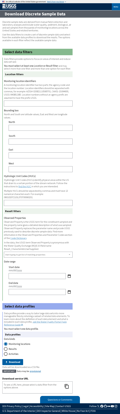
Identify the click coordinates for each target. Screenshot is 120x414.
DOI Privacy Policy (11, 406)
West (11, 163)
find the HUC (24, 186)
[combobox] (38, 255)
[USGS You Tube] (112, 407)
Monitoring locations (19, 344)
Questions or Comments (60, 399)
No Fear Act (83, 411)
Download (14, 362)
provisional (35, 371)
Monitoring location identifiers (20, 81)
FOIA (93, 411)
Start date (14, 267)
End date (13, 283)
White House (68, 411)
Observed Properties (15, 218)
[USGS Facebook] (102, 407)
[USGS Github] (105, 407)
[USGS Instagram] (116, 407)
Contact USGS (63, 406)
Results (13, 349)
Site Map (49, 406)
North (12, 122)
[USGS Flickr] (109, 407)
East (11, 149)
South (12, 135)
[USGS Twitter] (98, 407)
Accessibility (36, 406)
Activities (13, 354)
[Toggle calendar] (69, 276)
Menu (116, 6)
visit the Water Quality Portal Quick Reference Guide (35, 323)
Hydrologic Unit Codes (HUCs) (20, 176)
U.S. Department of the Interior (18, 411)
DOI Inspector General (48, 411)
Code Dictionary (18, 238)
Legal (26, 406)
